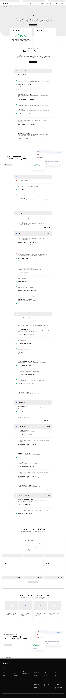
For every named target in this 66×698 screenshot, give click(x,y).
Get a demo (61, 3)
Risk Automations (16, 675)
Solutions (34, 3)
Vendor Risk (15, 671)
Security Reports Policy (7, 657)
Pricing (38, 3)
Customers (47, 3)
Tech (10, 6)
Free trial (57, 3)
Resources (42, 3)
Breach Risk (26, 671)
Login (53, 3)
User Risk (15, 673)
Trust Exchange (26, 673)
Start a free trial (22, 41)
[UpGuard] (5, 3)
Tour (50, 3)
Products (29, 3)
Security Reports (4, 6)
